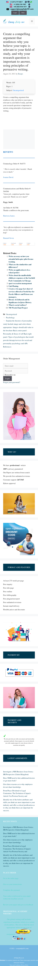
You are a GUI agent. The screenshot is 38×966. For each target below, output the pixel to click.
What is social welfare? (18, 305)
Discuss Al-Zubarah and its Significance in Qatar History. (20, 301)
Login (15, 13)
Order (23, 13)
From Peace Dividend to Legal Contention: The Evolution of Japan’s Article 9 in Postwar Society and (17, 793)
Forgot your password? (11, 382)
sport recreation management (20, 283)
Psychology (10, 317)
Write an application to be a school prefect (19, 271)
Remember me (10, 375)
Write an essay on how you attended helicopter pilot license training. (21, 259)
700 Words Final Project (18, 307)
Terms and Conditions (15, 965)
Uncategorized (18, 90)
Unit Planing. (14, 286)
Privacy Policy (24, 965)
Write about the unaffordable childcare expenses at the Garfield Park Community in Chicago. (22, 278)
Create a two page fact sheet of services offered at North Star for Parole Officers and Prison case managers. (21, 292)
